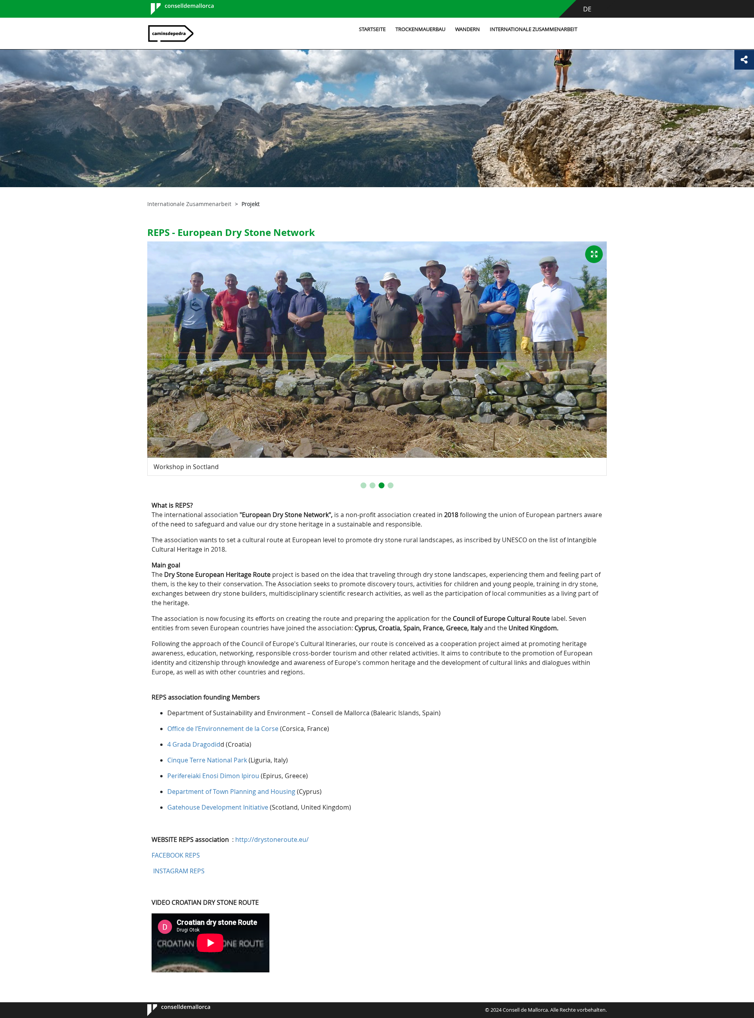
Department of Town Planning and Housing (231, 791)
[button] (363, 485)
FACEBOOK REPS (176, 855)
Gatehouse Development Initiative (217, 807)
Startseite (372, 29)
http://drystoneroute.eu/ (272, 839)
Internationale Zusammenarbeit (533, 29)
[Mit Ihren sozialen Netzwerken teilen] (744, 60)
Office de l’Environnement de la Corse (222, 728)
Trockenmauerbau (420, 29)
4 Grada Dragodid (193, 744)
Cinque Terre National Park (208, 760)
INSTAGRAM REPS (179, 871)
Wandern (467, 29)
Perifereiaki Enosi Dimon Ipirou (213, 775)
